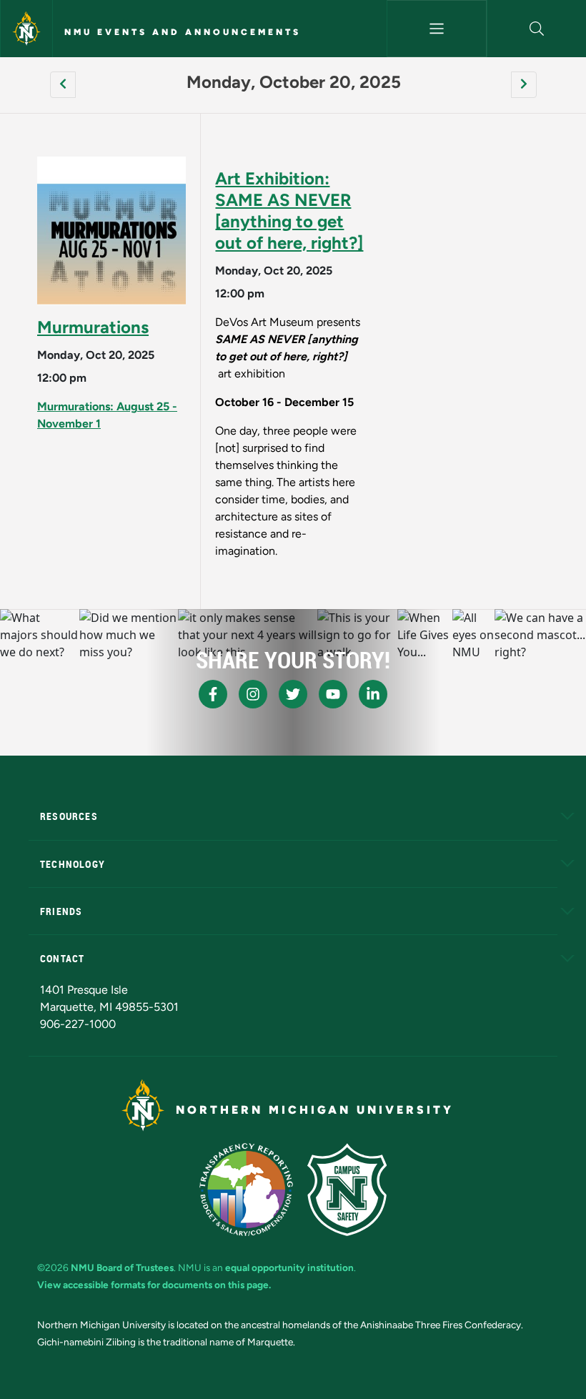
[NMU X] (293, 694)
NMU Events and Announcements (182, 32)
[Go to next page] (524, 84)
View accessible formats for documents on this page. (154, 1284)
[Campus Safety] (347, 1189)
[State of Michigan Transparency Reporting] (246, 1189)
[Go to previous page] (63, 84)
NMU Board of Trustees (122, 1267)
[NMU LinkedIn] (373, 694)
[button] (536, 28)
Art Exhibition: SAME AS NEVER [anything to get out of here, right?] (289, 210)
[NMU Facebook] (213, 694)
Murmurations (93, 327)
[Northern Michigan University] (26, 28)
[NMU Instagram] (253, 694)
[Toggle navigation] (436, 28)
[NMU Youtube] (333, 694)
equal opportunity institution (289, 1267)
